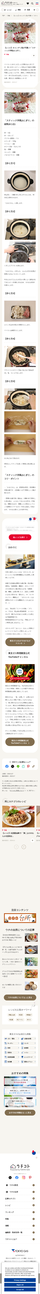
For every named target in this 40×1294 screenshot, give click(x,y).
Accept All (20, 1290)
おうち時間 (10, 1243)
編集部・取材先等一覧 (13, 1232)
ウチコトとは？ (11, 1239)
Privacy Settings (20, 1280)
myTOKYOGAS (19, 1255)
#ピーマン (20, 1020)
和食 (7, 54)
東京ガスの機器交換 (30, 1261)
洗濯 (28, 10)
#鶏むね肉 (12, 1015)
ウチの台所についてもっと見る (20, 997)
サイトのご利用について (17, 790)
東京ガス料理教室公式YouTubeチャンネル (20, 741)
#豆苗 (21, 1015)
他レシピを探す (19, 537)
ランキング (9, 1212)
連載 (7, 1225)
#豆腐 (11, 1020)
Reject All (20, 1285)
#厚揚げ (28, 1015)
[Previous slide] (16, 847)
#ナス (29, 1020)
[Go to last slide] (2, 9)
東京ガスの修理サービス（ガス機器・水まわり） (20, 1258)
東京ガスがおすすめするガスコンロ (20, 642)
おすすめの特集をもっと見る (20, 1112)
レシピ (9, 10)
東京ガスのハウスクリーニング (14, 1261)
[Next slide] (37, 9)
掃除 (19, 10)
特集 (7, 1219)
